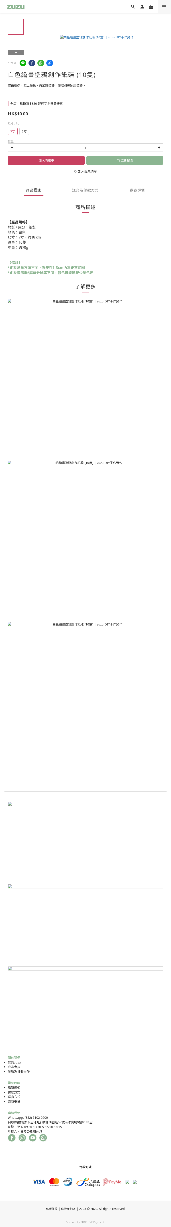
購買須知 (14, 1087)
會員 (17, 1067)
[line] (23, 63)
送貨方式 (14, 1097)
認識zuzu (14, 1062)
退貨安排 (14, 1101)
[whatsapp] (40, 63)
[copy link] (49, 63)
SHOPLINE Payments (93, 1222)
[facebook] (31, 63)
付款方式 (14, 1092)
